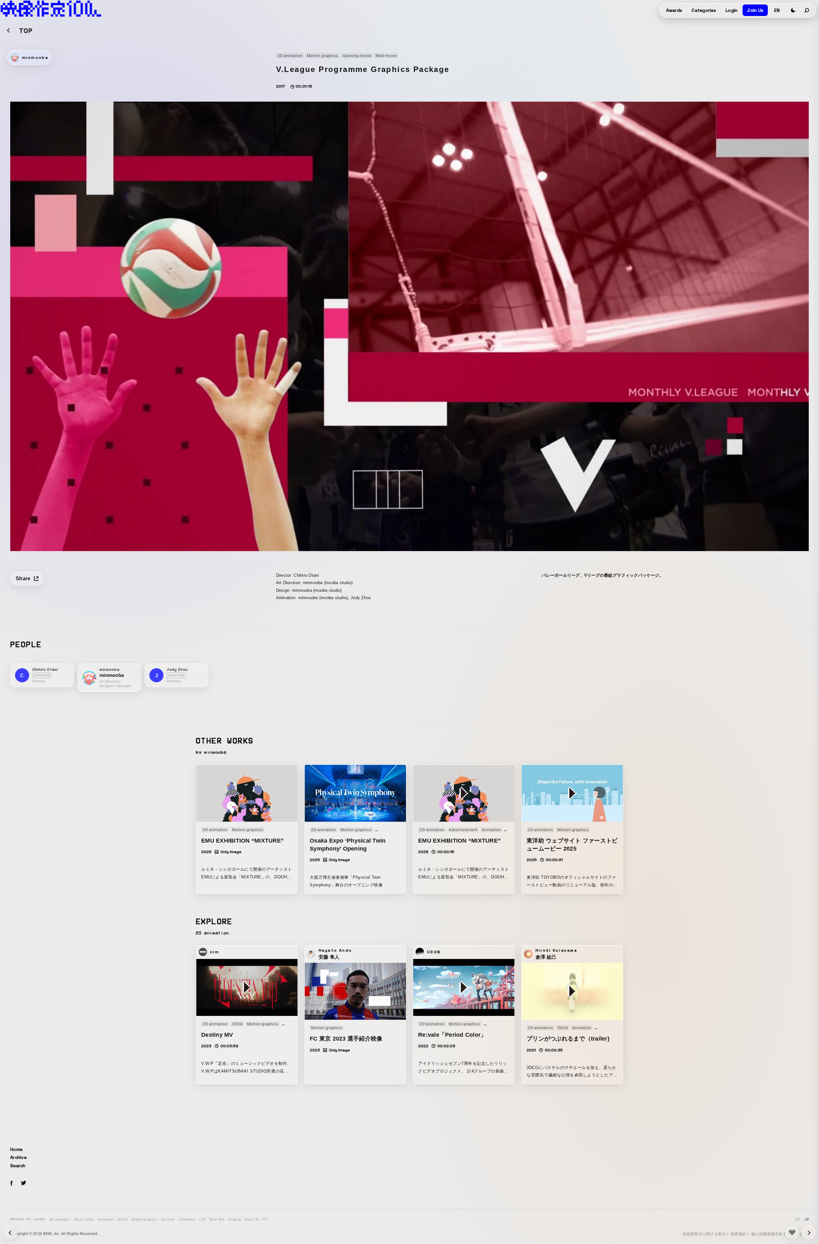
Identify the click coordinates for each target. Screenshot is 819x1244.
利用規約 (738, 1234)
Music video (84, 1219)
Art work (168, 1219)
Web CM (251, 1219)
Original (234, 1219)
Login (731, 10)
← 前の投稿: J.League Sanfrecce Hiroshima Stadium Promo (809, 1232)
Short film (216, 1219)
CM (202, 1219)
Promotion (187, 1219)
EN (777, 10)
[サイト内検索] (807, 10)
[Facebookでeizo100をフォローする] (11, 1184)
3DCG (122, 1219)
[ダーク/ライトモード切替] (793, 10)
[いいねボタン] (792, 1232)
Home (16, 1149)
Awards (674, 10)
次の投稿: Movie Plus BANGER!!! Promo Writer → (10, 1232)
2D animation (59, 1219)
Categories (704, 10)
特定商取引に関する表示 (704, 1234)
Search (18, 1166)
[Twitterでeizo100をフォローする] (23, 1184)
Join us (755, 10)
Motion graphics (144, 1219)
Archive (18, 1157)
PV (264, 1219)
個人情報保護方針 (767, 1234)
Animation (105, 1219)
